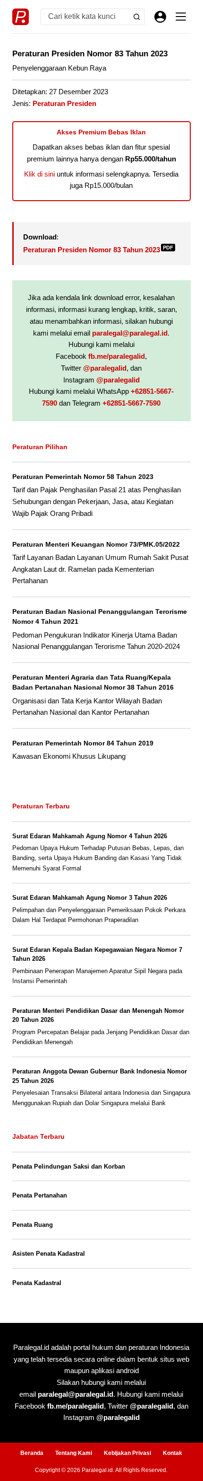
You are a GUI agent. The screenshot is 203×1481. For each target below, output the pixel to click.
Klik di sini (39, 174)
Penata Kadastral (36, 1282)
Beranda (31, 1453)
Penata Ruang (32, 1224)
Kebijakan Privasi (127, 1453)
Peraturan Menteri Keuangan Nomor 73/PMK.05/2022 (96, 544)
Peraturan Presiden (64, 103)
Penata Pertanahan (39, 1195)
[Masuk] (160, 17)
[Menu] (181, 16)
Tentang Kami (73, 1453)
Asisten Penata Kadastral (48, 1253)
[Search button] (136, 17)
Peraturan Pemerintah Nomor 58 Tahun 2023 (82, 476)
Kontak (172, 1453)
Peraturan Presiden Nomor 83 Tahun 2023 (98, 250)
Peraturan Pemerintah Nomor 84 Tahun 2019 (82, 743)
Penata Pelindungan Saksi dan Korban (68, 1166)
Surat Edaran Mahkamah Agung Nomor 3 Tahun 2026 (89, 897)
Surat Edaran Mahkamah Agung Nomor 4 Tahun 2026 (89, 836)
